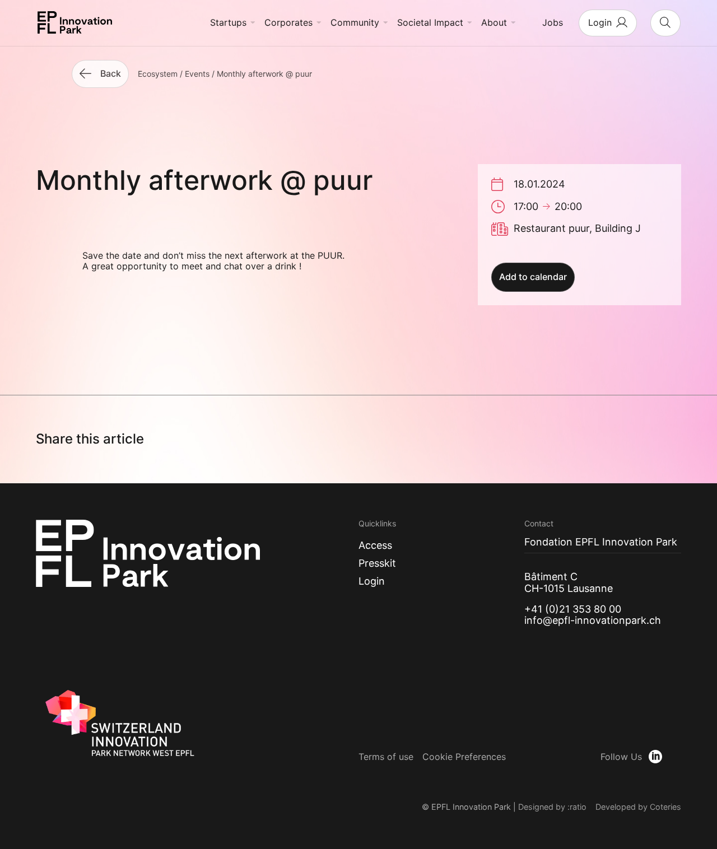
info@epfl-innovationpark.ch (592, 620)
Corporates (288, 22)
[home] (75, 23)
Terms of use (385, 756)
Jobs (552, 22)
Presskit (377, 563)
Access (375, 545)
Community (354, 22)
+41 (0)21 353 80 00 (572, 609)
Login (371, 581)
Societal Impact (430, 22)
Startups (228, 22)
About (494, 22)
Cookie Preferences (464, 756)
